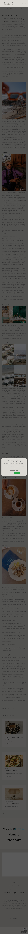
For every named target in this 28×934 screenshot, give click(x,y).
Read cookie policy (14, 470)
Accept (16, 472)
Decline (10, 472)
